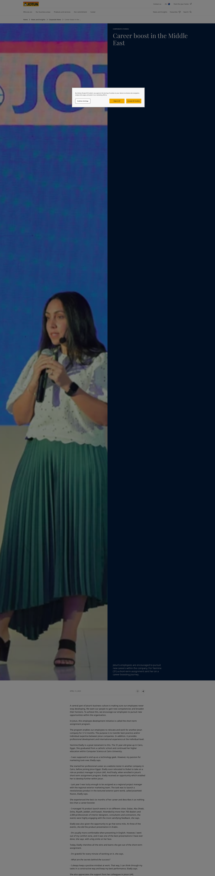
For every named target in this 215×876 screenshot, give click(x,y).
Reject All (117, 101)
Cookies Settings (82, 101)
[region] (108, 97)
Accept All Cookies (133, 101)
